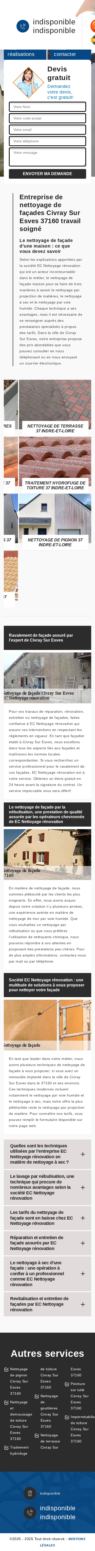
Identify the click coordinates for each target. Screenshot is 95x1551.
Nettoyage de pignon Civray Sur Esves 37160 (19, 1381)
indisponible (54, 22)
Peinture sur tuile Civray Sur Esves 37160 (80, 1396)
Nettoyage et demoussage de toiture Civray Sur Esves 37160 (20, 1420)
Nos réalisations (21, 51)
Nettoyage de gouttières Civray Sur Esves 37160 (50, 1411)
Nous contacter (65, 51)
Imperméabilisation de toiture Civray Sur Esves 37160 (81, 1429)
